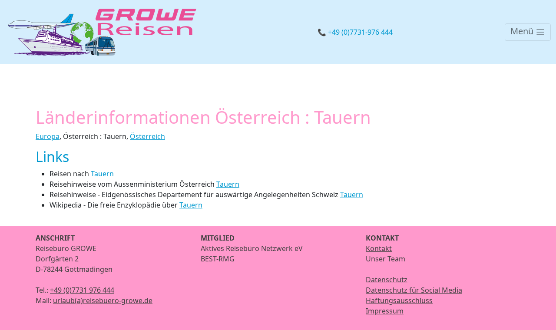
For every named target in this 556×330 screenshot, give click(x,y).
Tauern (102, 173)
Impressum (385, 311)
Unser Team (385, 259)
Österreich (147, 136)
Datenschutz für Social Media (414, 290)
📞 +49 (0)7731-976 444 (355, 32)
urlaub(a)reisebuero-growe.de (102, 300)
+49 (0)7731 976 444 (82, 290)
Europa (48, 136)
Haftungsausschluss (399, 300)
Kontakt (379, 248)
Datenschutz (386, 279)
